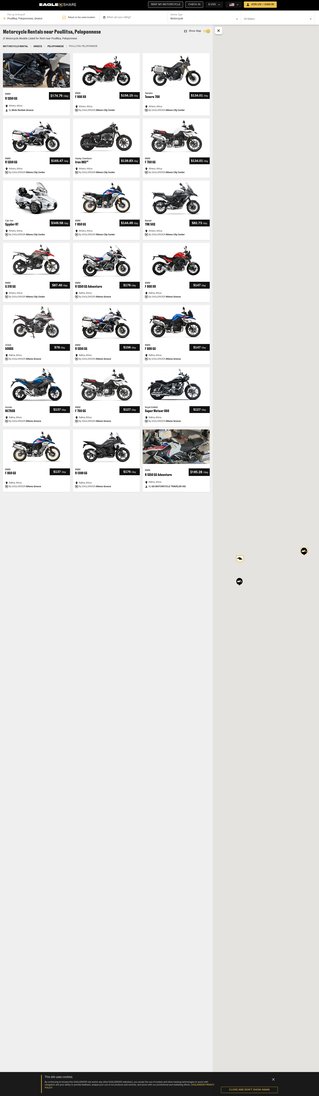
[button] (165, 4)
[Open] (237, 19)
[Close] (273, 1079)
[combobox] (32, 18)
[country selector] (233, 4)
